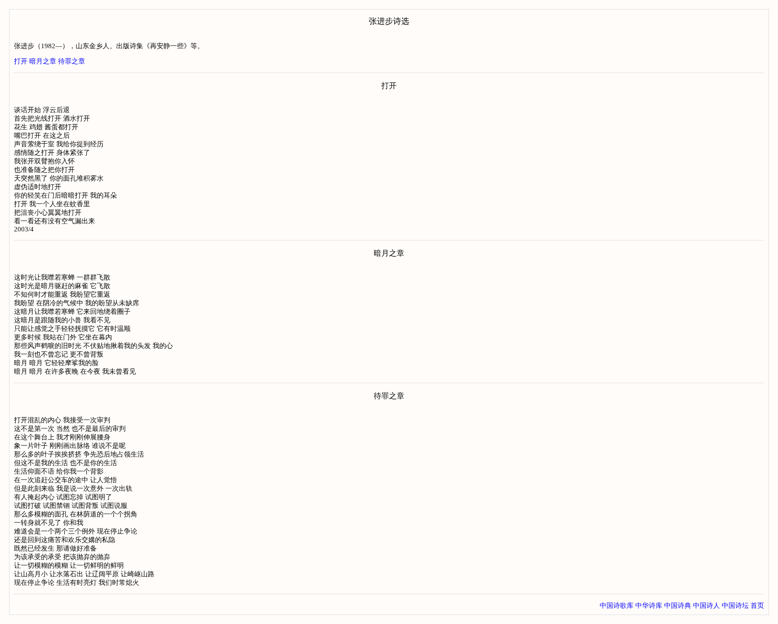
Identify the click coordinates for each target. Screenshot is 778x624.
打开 (20, 61)
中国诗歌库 (616, 605)
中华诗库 (648, 605)
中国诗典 (677, 605)
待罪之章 (71, 61)
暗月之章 (42, 61)
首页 (757, 605)
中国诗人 (706, 605)
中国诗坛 (735, 605)
